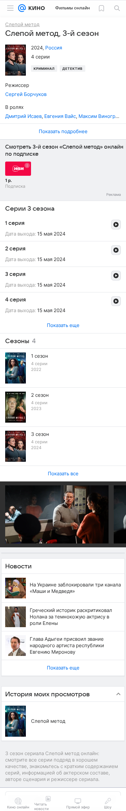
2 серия (15, 249)
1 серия (15, 223)
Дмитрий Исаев (23, 116)
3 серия (15, 274)
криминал (44, 68)
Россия (53, 48)
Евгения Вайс (60, 116)
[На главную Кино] (35, 8)
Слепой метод (48, 721)
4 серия (15, 300)
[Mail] (22, 8)
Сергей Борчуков (26, 94)
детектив (72, 68)
